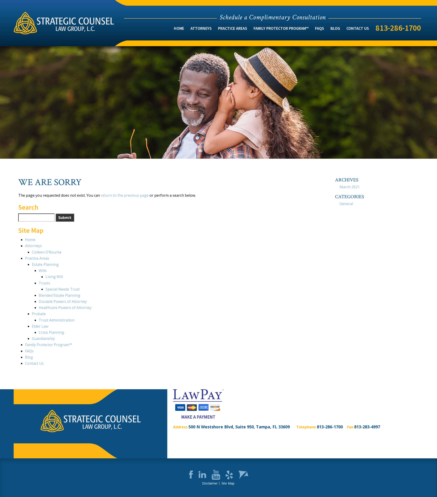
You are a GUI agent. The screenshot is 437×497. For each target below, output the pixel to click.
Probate (39, 313)
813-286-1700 (398, 28)
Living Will (54, 276)
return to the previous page (125, 195)
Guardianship (43, 338)
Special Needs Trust (63, 289)
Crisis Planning (51, 332)
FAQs (319, 28)
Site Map (227, 483)
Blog (335, 28)
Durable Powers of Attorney (63, 301)
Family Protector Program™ (281, 28)
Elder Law (40, 326)
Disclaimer (210, 483)
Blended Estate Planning (59, 295)
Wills (43, 270)
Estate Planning (45, 264)
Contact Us (357, 28)
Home (179, 28)
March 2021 (350, 186)
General (346, 203)
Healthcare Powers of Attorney (65, 307)
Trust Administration (56, 320)
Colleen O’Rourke (46, 252)
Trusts (44, 283)
